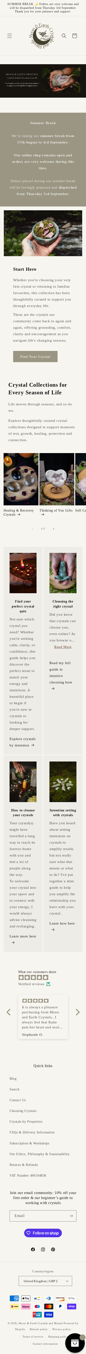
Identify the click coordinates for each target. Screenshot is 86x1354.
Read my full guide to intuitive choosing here (60, 672)
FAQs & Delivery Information (32, 1132)
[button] (9, 36)
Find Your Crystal (35, 357)
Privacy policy (62, 1329)
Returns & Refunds (24, 1165)
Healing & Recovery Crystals (19, 513)
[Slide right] (53, 529)
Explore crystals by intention (23, 742)
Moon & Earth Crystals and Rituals (41, 1323)
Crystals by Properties (26, 1121)
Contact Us (18, 1100)
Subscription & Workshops (29, 1143)
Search (15, 1089)
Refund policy (39, 1329)
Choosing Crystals (23, 1111)
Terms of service (32, 1336)
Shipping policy (58, 1336)
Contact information (45, 1343)
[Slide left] (32, 529)
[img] (45, 977)
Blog (13, 1078)
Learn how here (62, 923)
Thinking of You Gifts (56, 510)
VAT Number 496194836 (28, 1175)
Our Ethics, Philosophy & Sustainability (40, 1154)
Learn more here (23, 936)
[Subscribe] (71, 1216)
